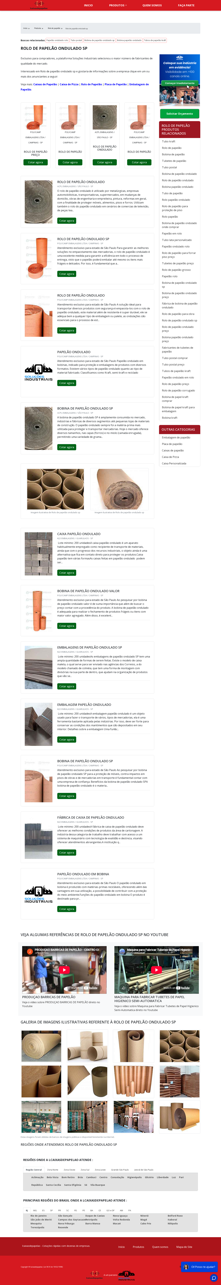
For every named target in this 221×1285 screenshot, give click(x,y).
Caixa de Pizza (69, 84)
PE (84, 1210)
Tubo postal (76, 40)
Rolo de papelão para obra (178, 314)
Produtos (116, 5)
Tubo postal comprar (175, 358)
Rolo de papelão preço (175, 384)
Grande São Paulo (120, 1169)
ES (43, 1210)
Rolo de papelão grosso (176, 270)
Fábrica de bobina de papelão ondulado (180, 305)
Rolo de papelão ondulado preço (178, 329)
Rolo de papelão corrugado (178, 390)
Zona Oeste (69, 1169)
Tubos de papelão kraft (155, 40)
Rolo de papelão (172, 148)
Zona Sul (85, 1169)
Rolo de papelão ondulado (178, 180)
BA (91, 1210)
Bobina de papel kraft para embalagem (178, 409)
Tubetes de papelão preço (178, 263)
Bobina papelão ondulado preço (177, 339)
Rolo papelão (170, 216)
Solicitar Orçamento (179, 113)
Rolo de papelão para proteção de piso (175, 208)
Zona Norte (52, 1169)
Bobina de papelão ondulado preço (179, 295)
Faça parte (186, 5)
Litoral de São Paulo (143, 1169)
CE (100, 1210)
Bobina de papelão (173, 154)
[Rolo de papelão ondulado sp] (35, 117)
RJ (27, 1210)
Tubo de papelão (172, 193)
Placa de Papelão (116, 84)
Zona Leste (100, 1169)
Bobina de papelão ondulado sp (99, 40)
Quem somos (152, 5)
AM (121, 1210)
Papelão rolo (169, 276)
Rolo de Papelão (91, 84)
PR (59, 1210)
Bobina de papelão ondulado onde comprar (179, 225)
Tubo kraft (168, 141)
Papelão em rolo (172, 233)
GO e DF (110, 1210)
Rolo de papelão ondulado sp (179, 320)
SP (51, 1210)
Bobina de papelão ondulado (179, 174)
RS (75, 1210)
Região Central (34, 1169)
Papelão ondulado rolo (57, 40)
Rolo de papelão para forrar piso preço (179, 255)
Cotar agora (35, 162)
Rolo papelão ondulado (176, 200)
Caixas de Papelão (45, 84)
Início (121, 1247)
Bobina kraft (169, 417)
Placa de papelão (172, 444)
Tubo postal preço (173, 364)
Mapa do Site (184, 1247)
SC (67, 1210)
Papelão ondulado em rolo (178, 377)
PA (129, 1210)
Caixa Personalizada (174, 463)
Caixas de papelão (173, 450)
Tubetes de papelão (174, 161)
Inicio (88, 5)
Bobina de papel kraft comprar (175, 399)
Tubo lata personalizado (177, 240)
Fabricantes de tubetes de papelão (177, 349)
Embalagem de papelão (176, 437)
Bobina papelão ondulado (129, 40)
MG (35, 1210)
